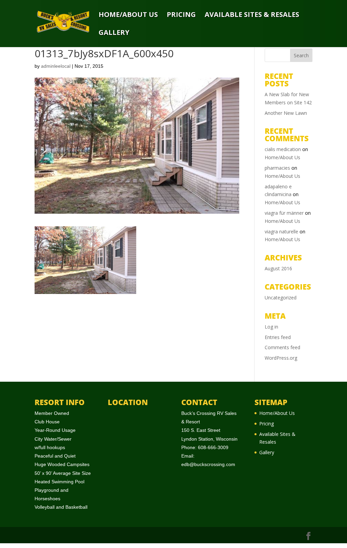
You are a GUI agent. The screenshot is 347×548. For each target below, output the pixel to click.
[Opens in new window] (308, 536)
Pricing (181, 15)
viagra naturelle (281, 231)
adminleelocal (55, 66)
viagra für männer (284, 213)
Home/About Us (128, 15)
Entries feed (278, 337)
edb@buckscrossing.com (208, 464)
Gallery (114, 33)
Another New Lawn (286, 113)
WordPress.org (281, 358)
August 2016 (278, 268)
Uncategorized (281, 297)
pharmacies (277, 168)
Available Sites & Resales (252, 15)
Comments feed (282, 347)
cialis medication (283, 149)
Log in (271, 326)
